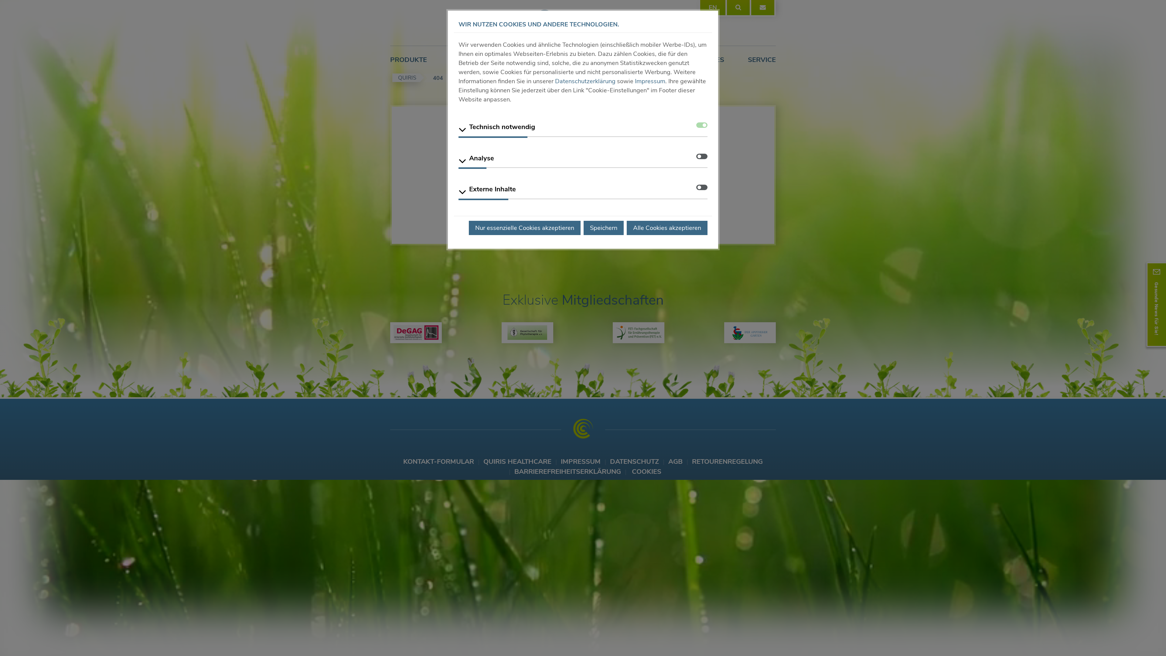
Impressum (650, 81)
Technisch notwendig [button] (502, 127)
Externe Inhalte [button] (492, 189)
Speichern (603, 228)
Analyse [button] (481, 158)
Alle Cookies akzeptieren (667, 228)
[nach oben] (1148, 640)
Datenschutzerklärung (585, 81)
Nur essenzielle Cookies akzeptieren (524, 228)
